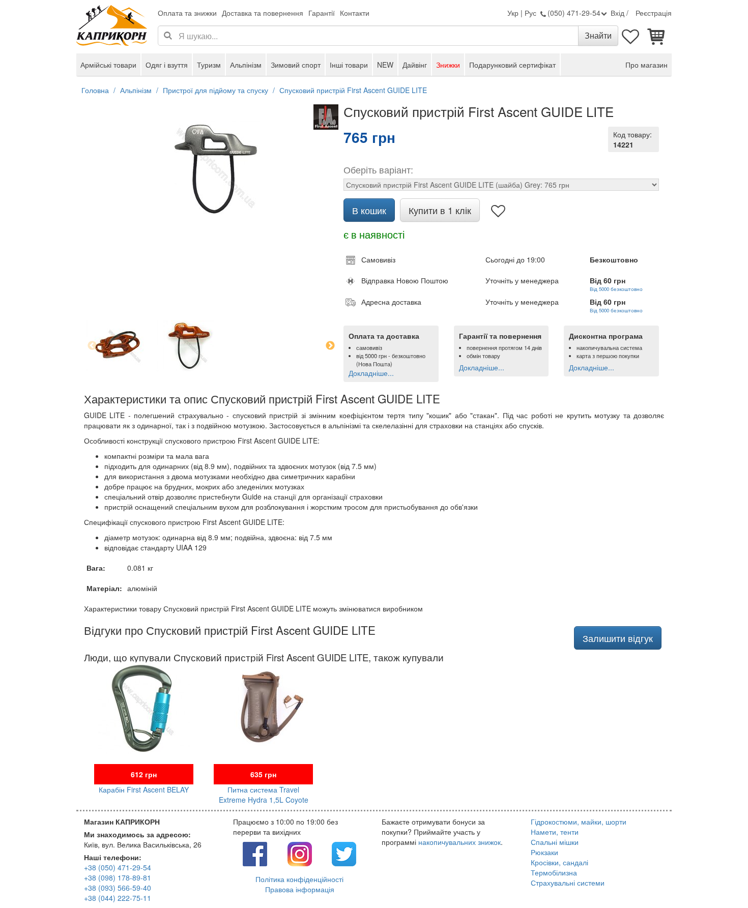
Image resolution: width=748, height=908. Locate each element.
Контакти (354, 13)
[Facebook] (255, 853)
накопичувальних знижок (459, 842)
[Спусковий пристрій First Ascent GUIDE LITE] (211, 167)
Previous (92, 346)
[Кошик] (656, 35)
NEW (385, 65)
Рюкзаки (544, 852)
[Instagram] (299, 853)
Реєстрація (654, 13)
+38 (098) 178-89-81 (117, 877)
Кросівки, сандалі (559, 862)
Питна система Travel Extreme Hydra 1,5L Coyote (263, 794)
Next (330, 346)
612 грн (144, 774)
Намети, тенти (555, 832)
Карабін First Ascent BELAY (144, 789)
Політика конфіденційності (299, 879)
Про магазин (646, 65)
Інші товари (349, 65)
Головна (95, 90)
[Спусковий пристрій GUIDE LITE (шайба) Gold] (189, 346)
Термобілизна (554, 872)
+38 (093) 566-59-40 (117, 888)
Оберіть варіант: (378, 169)
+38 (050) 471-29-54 (117, 867)
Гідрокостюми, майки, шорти (578, 821)
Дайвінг (414, 65)
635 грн (263, 774)
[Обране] (631, 35)
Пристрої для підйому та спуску (215, 90)
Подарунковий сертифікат (512, 65)
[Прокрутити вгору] (717, 877)
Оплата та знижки (187, 13)
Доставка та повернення (262, 13)
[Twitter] (344, 853)
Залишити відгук (618, 638)
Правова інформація (299, 889)
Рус (530, 13)
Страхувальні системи (568, 882)
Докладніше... (371, 373)
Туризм (209, 65)
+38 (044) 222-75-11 (117, 898)
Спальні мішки (555, 842)
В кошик (369, 210)
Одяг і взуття (167, 65)
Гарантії (321, 13)
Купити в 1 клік (440, 210)
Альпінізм (246, 65)
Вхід (617, 13)
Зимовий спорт (296, 65)
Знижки (448, 65)
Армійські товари (108, 65)
